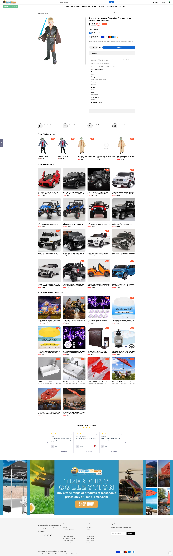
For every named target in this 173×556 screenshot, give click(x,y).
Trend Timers (89, 543)
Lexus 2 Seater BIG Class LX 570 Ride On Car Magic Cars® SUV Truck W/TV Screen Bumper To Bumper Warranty (73, 254)
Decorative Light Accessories (69, 538)
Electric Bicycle (66, 534)
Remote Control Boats (68, 536)
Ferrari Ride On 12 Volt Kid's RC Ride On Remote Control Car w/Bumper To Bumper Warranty (48, 193)
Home (39, 12)
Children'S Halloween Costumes (56, 12)
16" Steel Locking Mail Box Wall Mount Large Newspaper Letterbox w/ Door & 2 (98, 352)
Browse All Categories (11, 6)
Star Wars (99, 12)
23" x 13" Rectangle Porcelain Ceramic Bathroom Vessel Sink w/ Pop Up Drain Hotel (74, 382)
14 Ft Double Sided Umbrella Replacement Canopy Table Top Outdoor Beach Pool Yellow (49, 352)
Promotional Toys (90, 536)
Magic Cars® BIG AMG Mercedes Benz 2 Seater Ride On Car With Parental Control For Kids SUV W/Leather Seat (73, 193)
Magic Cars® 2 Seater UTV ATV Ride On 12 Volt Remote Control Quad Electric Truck (74, 223)
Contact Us (88, 529)
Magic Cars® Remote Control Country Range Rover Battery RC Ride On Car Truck (123, 254)
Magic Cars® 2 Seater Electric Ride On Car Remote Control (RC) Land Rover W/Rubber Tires (49, 285)
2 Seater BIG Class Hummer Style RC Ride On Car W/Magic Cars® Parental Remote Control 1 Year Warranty (73, 285)
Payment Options (90, 538)
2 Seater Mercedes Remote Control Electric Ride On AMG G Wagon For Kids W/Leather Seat (123, 193)
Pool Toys (65, 527)
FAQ (87, 534)
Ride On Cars (66, 532)
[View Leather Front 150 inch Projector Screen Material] (120, 446)
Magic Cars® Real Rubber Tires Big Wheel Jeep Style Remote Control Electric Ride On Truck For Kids (98, 223)
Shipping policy (74, 553)
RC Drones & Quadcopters (68, 529)
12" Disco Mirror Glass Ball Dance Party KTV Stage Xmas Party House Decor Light (74, 321)
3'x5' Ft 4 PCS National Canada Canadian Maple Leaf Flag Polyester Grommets (98, 382)
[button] (95, 25)
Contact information (42, 553)
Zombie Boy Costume (43, 156)
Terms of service (66, 553)
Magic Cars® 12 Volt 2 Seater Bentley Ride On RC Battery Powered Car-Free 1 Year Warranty (98, 254)
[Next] (125, 442)
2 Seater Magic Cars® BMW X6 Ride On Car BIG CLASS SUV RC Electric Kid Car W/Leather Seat (123, 285)
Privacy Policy (89, 532)
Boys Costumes (44, 12)
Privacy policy (58, 553)
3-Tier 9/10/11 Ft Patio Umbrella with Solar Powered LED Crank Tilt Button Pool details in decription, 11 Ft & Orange (49, 413)
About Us (88, 527)
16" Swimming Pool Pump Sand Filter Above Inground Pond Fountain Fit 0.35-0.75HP (123, 352)
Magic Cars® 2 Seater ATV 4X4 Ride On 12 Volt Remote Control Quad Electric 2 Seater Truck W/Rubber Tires (49, 223)
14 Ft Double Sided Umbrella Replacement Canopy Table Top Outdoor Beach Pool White (123, 321)
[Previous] (47, 442)
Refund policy (51, 553)
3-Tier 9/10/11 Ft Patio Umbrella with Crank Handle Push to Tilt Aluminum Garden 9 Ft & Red (123, 382)
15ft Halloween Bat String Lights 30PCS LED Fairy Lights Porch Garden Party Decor (74, 352)
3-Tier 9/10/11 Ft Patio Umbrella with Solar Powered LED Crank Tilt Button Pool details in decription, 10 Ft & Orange (74, 413)
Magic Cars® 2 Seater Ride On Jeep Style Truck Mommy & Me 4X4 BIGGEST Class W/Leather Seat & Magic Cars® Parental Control (98, 193)
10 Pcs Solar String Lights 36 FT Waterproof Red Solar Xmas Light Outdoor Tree (49, 321)
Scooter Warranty (90, 540)
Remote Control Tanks (68, 543)
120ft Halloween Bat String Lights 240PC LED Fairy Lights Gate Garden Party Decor (98, 321)
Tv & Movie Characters (107, 12)
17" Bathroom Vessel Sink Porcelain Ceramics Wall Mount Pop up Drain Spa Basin (49, 382)
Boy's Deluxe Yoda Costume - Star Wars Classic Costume (86, 157)
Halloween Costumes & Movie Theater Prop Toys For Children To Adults (80, 12)
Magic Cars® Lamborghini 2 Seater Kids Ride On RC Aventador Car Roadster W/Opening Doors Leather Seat (99, 285)
